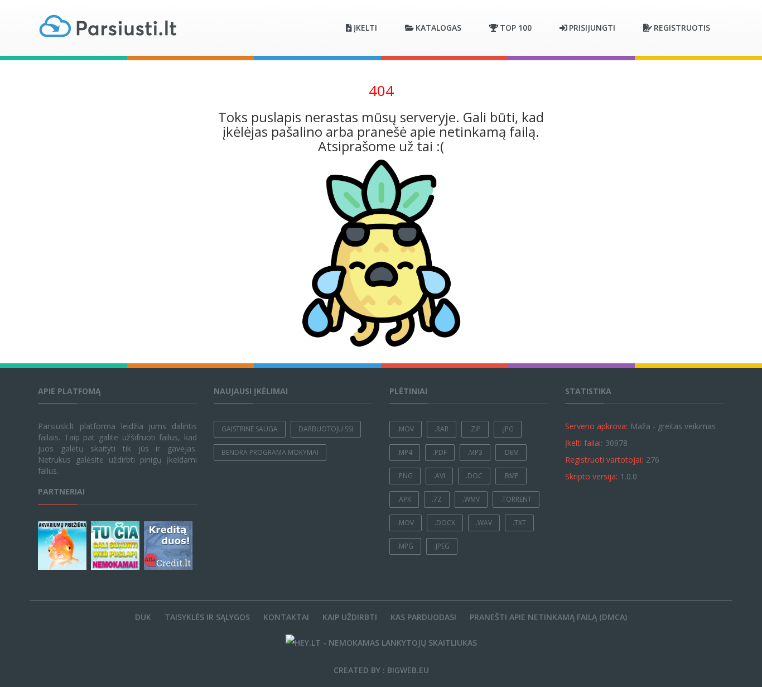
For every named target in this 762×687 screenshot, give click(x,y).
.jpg (507, 429)
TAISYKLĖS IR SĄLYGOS (207, 617)
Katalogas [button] (438, 27)
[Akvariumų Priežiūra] (63, 545)
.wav (484, 522)
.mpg (405, 546)
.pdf (440, 452)
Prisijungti (592, 27)
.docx (445, 522)
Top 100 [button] (516, 27)
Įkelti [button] (365, 27)
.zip (475, 429)
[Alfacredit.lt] (169, 545)
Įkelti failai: (583, 443)
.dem (511, 452)
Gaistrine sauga (249, 429)
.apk (404, 499)
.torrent (516, 499)
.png (405, 476)
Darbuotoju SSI (325, 429)
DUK (143, 617)
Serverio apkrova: (596, 426)
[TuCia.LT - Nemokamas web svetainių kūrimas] (116, 545)
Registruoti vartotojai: (604, 459)
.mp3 (475, 452)
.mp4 (404, 452)
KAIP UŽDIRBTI (349, 617)
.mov (405, 429)
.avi (439, 476)
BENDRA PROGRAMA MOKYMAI (270, 452)
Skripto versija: (591, 476)
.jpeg (442, 546)
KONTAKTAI (286, 617)
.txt (519, 522)
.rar (441, 429)
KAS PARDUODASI (423, 617)
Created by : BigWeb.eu (381, 670)
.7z (437, 499)
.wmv (471, 499)
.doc (474, 476)
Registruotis (682, 27)
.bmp (511, 476)
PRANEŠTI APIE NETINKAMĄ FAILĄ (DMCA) (548, 617)
